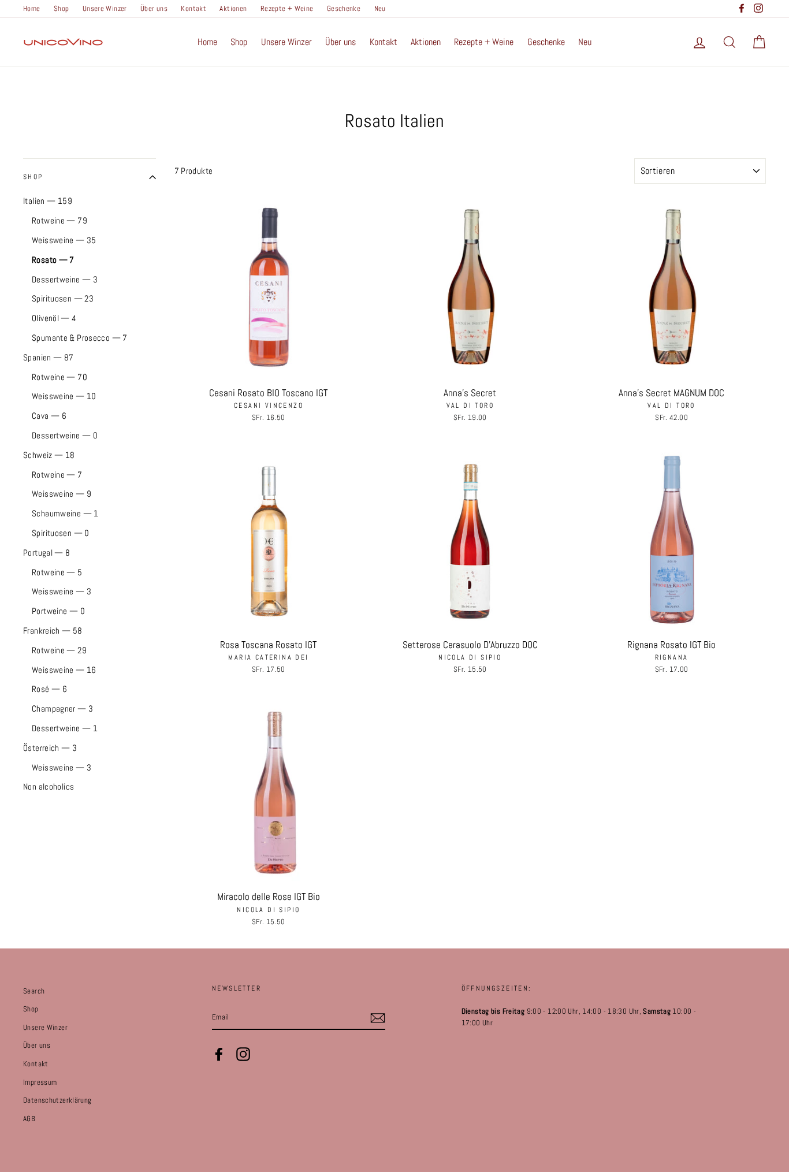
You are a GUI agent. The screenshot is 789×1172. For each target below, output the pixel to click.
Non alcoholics (48, 786)
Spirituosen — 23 (63, 298)
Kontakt (193, 8)
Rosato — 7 (53, 259)
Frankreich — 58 (53, 630)
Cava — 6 (49, 415)
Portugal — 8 (46, 552)
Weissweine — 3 (61, 591)
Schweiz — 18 (49, 454)
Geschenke (343, 8)
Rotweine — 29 (59, 650)
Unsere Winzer (105, 8)
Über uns (154, 8)
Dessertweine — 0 (65, 435)
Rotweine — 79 (59, 220)
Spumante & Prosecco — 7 (80, 337)
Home (31, 8)
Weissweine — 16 (64, 669)
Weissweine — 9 (61, 493)
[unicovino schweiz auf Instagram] (243, 1054)
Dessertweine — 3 (65, 279)
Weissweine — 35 (64, 240)
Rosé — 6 (49, 688)
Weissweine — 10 (64, 395)
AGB (29, 1118)
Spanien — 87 (48, 357)
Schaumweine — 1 (65, 513)
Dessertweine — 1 (65, 728)
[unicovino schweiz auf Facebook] (219, 1054)
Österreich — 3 (50, 747)
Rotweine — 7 (57, 474)
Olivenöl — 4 (54, 317)
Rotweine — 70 (59, 376)
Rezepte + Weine (287, 8)
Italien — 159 (47, 200)
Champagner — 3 (62, 708)
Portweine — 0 (58, 610)
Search (33, 991)
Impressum (40, 1082)
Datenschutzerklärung (57, 1100)
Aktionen (233, 8)
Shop (61, 8)
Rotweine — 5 (57, 572)
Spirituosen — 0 (61, 532)
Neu (380, 8)
